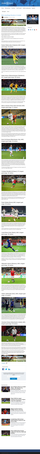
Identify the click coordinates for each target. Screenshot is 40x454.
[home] (7, 3)
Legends (33, 8)
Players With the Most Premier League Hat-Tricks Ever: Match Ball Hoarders (18, 432)
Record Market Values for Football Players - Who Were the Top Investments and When (18, 388)
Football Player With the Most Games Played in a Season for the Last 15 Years (18, 420)
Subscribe (13, 378)
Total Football (19, 8)
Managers (4, 11)
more (8, 11)
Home (2, 8)
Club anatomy (7, 8)
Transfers (13, 8)
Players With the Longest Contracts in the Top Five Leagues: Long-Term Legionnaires (18, 399)
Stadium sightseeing (27, 8)
